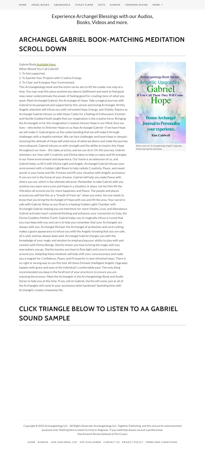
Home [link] (23, 4)
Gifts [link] (101, 4)
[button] (158, 5)
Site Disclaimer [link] (90, 442)
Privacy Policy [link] (132, 442)
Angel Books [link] (40, 4)
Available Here (46, 64)
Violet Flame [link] (84, 4)
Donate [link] (115, 4)
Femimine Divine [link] (136, 4)
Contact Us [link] (112, 442)
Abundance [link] (62, 4)
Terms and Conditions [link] (161, 442)
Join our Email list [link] (64, 442)
